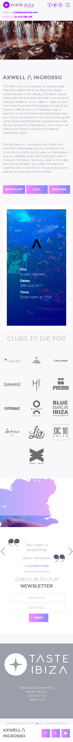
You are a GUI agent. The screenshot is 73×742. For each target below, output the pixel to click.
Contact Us (36, 705)
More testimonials (36, 575)
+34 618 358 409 (23, 17)
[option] (36, 556)
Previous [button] (3, 556)
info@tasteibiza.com (25, 12)
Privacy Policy (37, 701)
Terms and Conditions (36, 697)
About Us (36, 709)
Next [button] (70, 556)
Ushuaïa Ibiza (55, 86)
